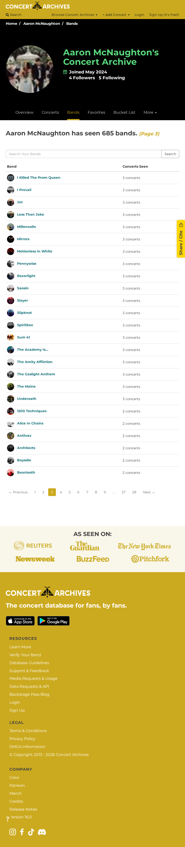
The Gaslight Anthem (36, 374)
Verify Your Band (25, 655)
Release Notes (23, 809)
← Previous (18, 492)
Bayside (24, 460)
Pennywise (26, 263)
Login (139, 15)
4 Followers (82, 77)
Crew (14, 777)
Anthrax (24, 435)
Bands (72, 23)
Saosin (23, 288)
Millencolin (26, 226)
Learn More (20, 647)
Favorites (96, 112)
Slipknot (24, 312)
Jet (20, 202)
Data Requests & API (29, 686)
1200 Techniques (31, 411)
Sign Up (17, 710)
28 (134, 492)
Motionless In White (34, 251)
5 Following (112, 77)
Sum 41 (23, 337)
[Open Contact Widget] (7, 819)
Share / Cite (180, 242)
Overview (24, 112)
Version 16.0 (20, 817)
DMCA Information (27, 746)
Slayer (22, 300)
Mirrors (23, 239)
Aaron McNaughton (41, 23)
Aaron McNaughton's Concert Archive (111, 57)
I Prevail (24, 189)
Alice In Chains (30, 423)
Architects (26, 447)
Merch (15, 793)
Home (11, 23)
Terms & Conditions (28, 730)
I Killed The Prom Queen (38, 177)
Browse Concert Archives (73, 15)
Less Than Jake (30, 214)
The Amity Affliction (35, 361)
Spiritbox (25, 325)
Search (15, 15)
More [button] (149, 112)
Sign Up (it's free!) (164, 15)
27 (124, 492)
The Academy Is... (32, 349)
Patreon (17, 785)
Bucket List (124, 112)
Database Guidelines (29, 663)
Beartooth (26, 472)
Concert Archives (72, 754)
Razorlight (26, 275)
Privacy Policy (22, 738)
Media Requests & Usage (33, 678)
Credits (16, 801)
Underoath (26, 398)
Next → (149, 492)
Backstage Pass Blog (29, 694)
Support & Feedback (29, 670)
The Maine (26, 386)
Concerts (50, 112)
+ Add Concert (114, 15)
